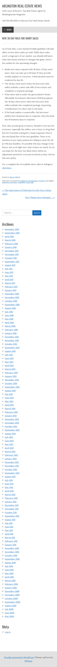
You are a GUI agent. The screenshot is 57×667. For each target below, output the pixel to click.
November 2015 (12, 340)
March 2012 (10, 494)
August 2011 (10, 519)
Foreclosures (33, 181)
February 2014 (11, 412)
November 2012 (12, 466)
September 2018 (12, 233)
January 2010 (11, 587)
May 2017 (9, 276)
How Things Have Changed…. (40, 197)
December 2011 (11, 505)
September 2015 (12, 347)
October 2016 (11, 301)
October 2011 (11, 512)
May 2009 (9, 616)
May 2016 (9, 319)
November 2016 (12, 297)
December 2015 (12, 337)
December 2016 (12, 294)
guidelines (21, 182)
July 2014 (9, 394)
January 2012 (11, 501)
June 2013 (9, 440)
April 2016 (9, 322)
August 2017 (10, 265)
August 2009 (10, 605)
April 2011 (9, 534)
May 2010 (9, 573)
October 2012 (11, 469)
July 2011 (8, 523)
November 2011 (12, 509)
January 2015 (11, 376)
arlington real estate (9, 182)
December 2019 (12, 229)
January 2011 (10, 544)
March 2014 (10, 408)
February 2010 (11, 584)
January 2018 (11, 247)
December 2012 (12, 462)
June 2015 (9, 358)
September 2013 (12, 430)
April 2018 (9, 236)
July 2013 (9, 437)
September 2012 (12, 473)
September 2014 (12, 387)
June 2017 (9, 272)
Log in (7, 632)
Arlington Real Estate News (22, 5)
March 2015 (10, 369)
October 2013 (11, 426)
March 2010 (10, 580)
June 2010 (9, 570)
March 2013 (10, 451)
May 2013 (9, 444)
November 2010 (12, 552)
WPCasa (28, 661)
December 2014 (12, 380)
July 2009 (9, 609)
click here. (7, 168)
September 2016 (12, 304)
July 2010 (9, 566)
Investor (42, 181)
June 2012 (9, 483)
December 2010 (12, 548)
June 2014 (9, 397)
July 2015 (9, 354)
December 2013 (12, 419)
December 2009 (12, 591)
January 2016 (11, 333)
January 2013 (11, 458)
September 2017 (12, 261)
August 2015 (10, 351)
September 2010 (12, 559)
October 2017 (11, 258)
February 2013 (11, 455)
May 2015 (9, 362)
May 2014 (9, 401)
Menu (9, 29)
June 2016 (9, 315)
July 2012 (9, 480)
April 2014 (9, 405)
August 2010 (10, 562)
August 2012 (10, 476)
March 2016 (10, 326)
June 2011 (9, 527)
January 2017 (10, 290)
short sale (30, 182)
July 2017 (9, 268)
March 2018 (10, 240)
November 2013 (12, 423)
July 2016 (9, 311)
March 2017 (10, 283)
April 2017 (9, 279)
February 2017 (11, 286)
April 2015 (9, 365)
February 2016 (11, 329)
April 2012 (9, 491)
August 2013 (10, 433)
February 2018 (11, 243)
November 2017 (12, 254)
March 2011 (10, 537)
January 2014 (11, 415)
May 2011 (9, 530)
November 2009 (12, 595)
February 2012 (11, 498)
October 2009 (11, 598)
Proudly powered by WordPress (19, 657)
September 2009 (12, 602)
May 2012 (9, 487)
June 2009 (9, 613)
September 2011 (12, 516)
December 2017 (12, 251)
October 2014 (11, 383)
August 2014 (10, 390)
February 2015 (11, 372)
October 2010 (11, 555)
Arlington (24, 181)
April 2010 (9, 577)
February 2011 (11, 541)
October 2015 (11, 344)
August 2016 (10, 308)
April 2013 (9, 448)
